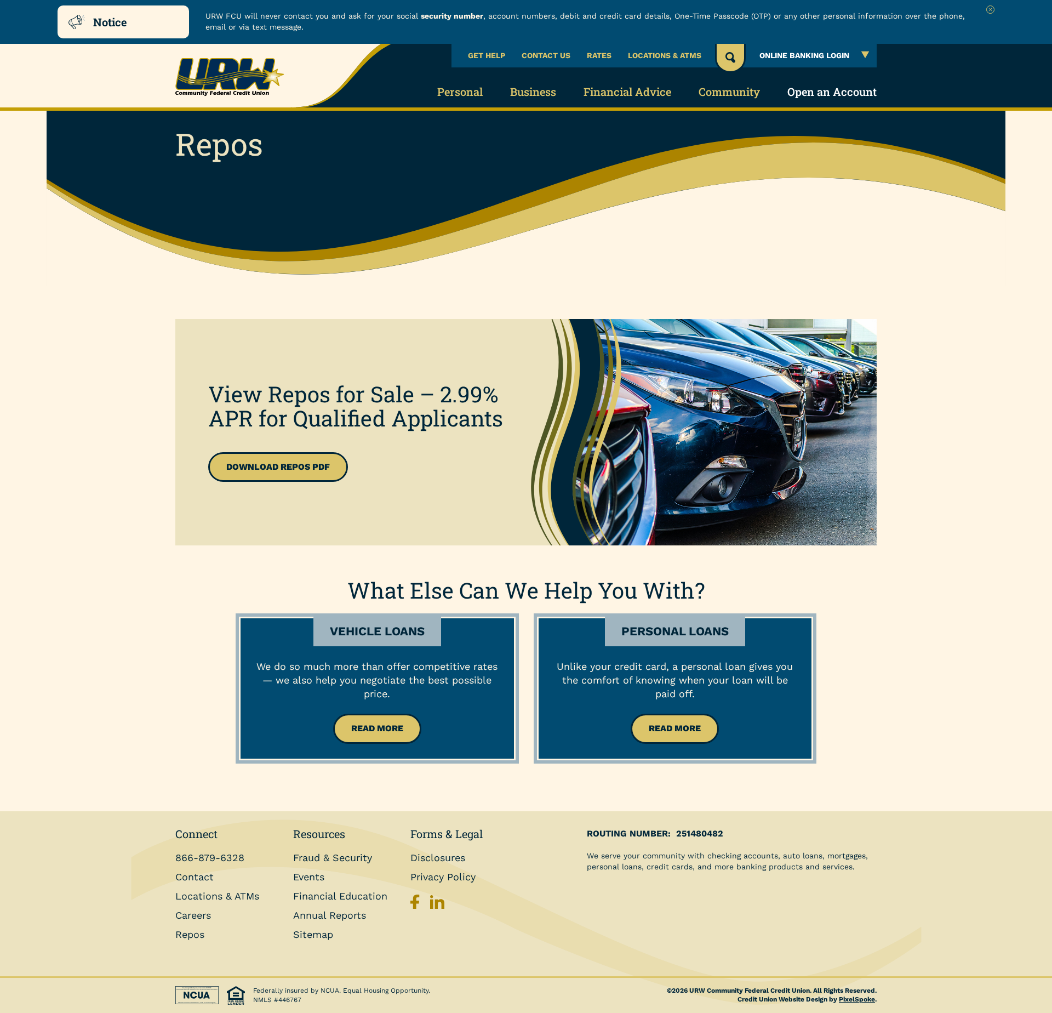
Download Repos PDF (278, 467)
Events (308, 877)
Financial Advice (627, 91)
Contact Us (546, 55)
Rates (599, 55)
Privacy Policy (443, 877)
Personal (460, 91)
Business (533, 91)
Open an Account (832, 91)
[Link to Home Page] (235, 77)
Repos (189, 934)
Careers (193, 915)
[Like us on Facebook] (417, 905)
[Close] (990, 9)
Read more (377, 728)
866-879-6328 (209, 857)
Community (729, 91)
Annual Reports (329, 915)
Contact (194, 877)
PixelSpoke (857, 999)
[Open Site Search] (730, 58)
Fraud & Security (332, 857)
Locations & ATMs (664, 55)
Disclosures (437, 857)
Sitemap (313, 934)
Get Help (486, 55)
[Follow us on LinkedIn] (437, 905)
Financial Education (340, 896)
